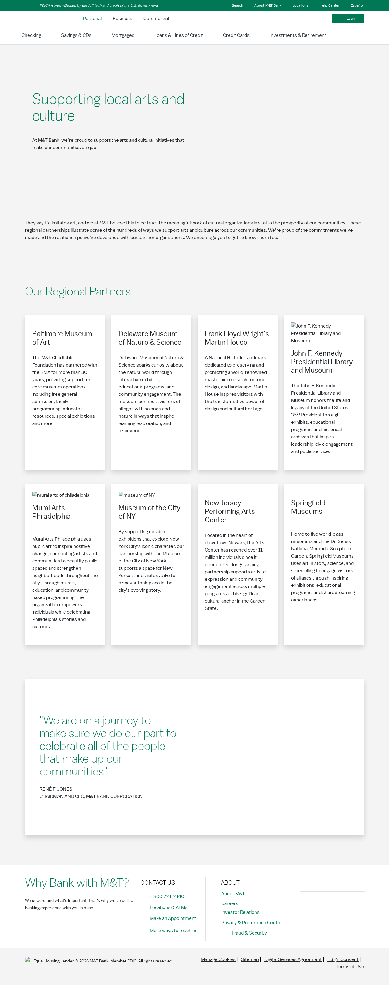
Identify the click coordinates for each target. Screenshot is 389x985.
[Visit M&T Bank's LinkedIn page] (347, 906)
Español (357, 5)
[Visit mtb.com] (41, 19)
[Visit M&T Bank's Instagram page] (320, 906)
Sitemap (250, 959)
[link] (92, 19)
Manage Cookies (218, 959)
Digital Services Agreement (293, 959)
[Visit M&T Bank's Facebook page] (306, 906)
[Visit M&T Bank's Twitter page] (334, 906)
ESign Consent (343, 959)
